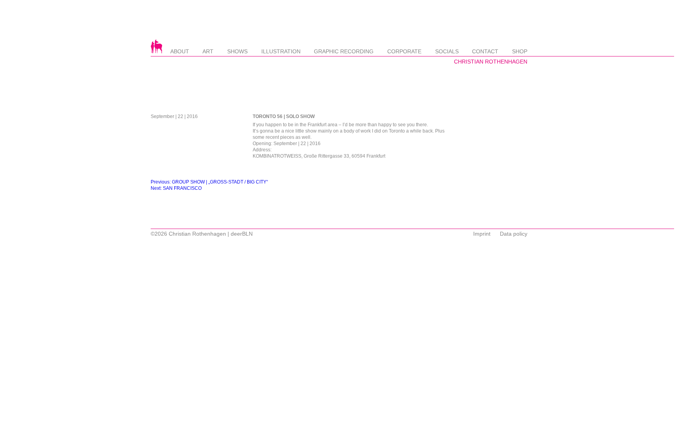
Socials (447, 51)
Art (207, 51)
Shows (237, 51)
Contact (485, 51)
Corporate (404, 51)
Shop (519, 51)
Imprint (481, 234)
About (179, 51)
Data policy (513, 234)
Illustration (281, 51)
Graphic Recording (344, 51)
